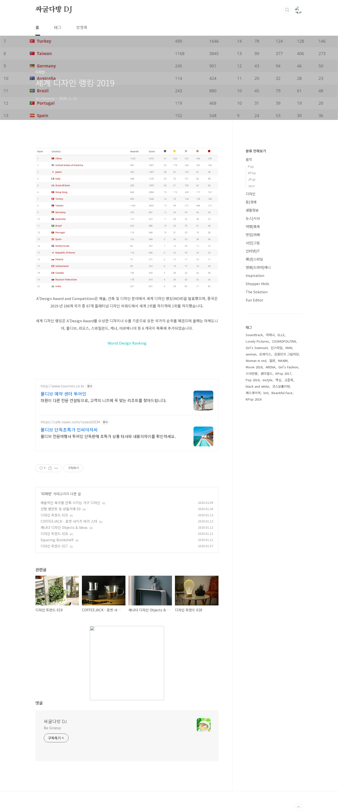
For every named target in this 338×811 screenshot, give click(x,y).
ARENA (270, 367)
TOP (299, 807)
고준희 (288, 380)
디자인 (46, 493)
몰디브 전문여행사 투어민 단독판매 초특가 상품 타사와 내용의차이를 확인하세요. (108, 436)
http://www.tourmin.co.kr (62, 386)
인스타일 (277, 347)
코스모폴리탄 (281, 386)
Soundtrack (254, 334)
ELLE (281, 334)
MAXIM (283, 360)
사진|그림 (253, 242)
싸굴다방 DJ (53, 9)
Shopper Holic (257, 283)
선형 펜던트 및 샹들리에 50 (61, 508)
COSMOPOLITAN (284, 341)
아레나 (270, 334)
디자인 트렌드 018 (54, 533)
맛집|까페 (253, 234)
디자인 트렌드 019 (54, 515)
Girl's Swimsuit (257, 347)
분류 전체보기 (256, 150)
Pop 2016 (253, 380)
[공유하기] (50, 468)
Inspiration (255, 275)
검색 (287, 10)
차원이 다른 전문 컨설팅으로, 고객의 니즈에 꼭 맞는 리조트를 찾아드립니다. (104, 400)
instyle (267, 380)
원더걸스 (266, 373)
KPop (252, 172)
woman (251, 354)
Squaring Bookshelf (57, 539)
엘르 (272, 360)
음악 (249, 159)
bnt (266, 392)
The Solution (256, 291)
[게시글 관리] (56, 468)
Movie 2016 (254, 367)
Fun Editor (254, 299)
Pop (251, 166)
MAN (289, 347)
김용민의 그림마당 (286, 354)
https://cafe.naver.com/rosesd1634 (70, 422)
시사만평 (252, 373)
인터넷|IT (253, 250)
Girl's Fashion (288, 367)
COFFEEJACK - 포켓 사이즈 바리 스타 (69, 521)
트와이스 (265, 354)
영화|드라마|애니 (258, 267)
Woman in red (256, 360)
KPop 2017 (283, 373)
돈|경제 (251, 201)
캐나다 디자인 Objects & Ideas (64, 527)
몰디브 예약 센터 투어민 (63, 394)
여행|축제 (253, 226)
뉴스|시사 (253, 218)
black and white (257, 386)
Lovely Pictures (257, 341)
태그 (57, 27)
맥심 (278, 380)
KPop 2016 (254, 399)
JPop (252, 179)
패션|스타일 (254, 259)
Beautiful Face (281, 392)
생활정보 (252, 210)
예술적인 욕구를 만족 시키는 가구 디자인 (70, 502)
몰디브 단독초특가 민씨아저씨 (69, 430)
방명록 (81, 27)
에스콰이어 (253, 392)
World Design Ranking (127, 343)
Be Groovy (52, 727)
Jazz (251, 185)
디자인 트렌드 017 (54, 545)
